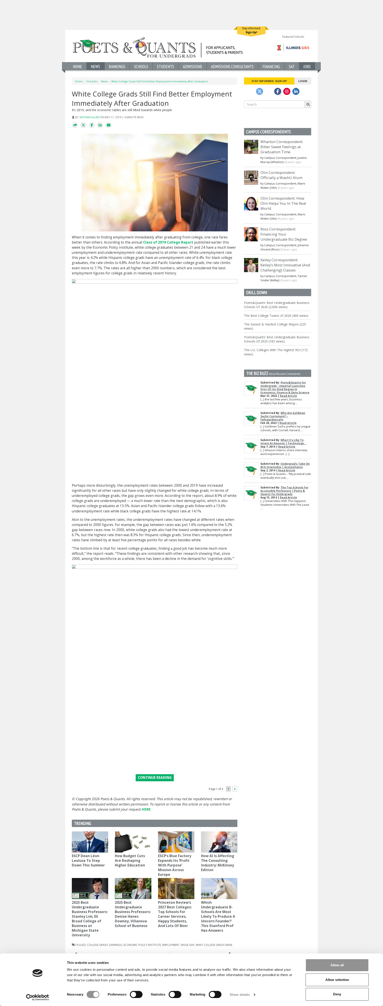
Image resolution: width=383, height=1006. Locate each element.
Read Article (288, 396)
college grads (97, 945)
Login (302, 81)
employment (171, 945)
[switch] (136, 994)
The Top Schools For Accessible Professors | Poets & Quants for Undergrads (284, 491)
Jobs (307, 66)
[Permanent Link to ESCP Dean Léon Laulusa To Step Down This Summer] (90, 841)
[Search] (307, 104)
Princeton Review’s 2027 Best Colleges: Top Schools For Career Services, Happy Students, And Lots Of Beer (175, 914)
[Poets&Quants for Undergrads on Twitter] (259, 91)
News (95, 66)
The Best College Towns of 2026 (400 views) (276, 315)
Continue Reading (155, 777)
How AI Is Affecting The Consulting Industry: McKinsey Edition (217, 863)
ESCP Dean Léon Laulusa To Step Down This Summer (89, 861)
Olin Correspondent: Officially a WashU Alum (281, 175)
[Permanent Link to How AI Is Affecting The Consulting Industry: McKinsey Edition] (219, 841)
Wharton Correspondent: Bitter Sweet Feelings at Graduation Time (281, 146)
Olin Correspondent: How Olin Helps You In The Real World (283, 203)
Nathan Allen (89, 117)
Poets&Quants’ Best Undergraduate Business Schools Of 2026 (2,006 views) (276, 305)
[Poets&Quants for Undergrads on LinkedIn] (295, 91)
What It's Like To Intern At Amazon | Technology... (283, 441)
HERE (145, 809)
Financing (271, 66)
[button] (75, 125)
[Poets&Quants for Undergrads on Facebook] (277, 91)
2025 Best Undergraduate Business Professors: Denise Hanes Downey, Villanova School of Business (133, 914)
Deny (337, 994)
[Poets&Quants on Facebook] (286, 91)
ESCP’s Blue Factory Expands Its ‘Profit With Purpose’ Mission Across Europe (174, 865)
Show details (240, 994)
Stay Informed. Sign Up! (269, 81)
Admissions (192, 66)
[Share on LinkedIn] (100, 125)
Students (165, 66)
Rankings (117, 66)
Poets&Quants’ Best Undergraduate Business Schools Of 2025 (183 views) (276, 339)
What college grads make (214, 945)
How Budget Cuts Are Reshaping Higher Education (130, 861)
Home (77, 66)
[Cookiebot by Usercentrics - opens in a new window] (37, 997)
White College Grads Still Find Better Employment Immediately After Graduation (159, 81)
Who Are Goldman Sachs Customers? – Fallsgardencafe (282, 416)
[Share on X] (83, 125)
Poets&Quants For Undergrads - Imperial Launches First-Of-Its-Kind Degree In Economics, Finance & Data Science (284, 387)
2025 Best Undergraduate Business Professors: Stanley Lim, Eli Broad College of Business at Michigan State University (90, 918)
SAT (292, 66)
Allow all (337, 965)
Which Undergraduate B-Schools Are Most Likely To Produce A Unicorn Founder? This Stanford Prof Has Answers (218, 916)
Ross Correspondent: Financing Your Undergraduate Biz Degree (283, 234)
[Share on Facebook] (92, 125)
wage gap (187, 945)
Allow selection (337, 980)
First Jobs (91, 81)
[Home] (158, 47)
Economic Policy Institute (142, 945)
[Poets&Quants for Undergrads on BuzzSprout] (268, 91)
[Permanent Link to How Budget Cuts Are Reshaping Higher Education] (133, 841)
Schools (141, 66)
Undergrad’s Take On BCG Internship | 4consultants (285, 465)
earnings (115, 945)
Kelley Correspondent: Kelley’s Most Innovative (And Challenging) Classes (285, 265)
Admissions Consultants (232, 66)
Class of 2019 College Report (168, 242)
